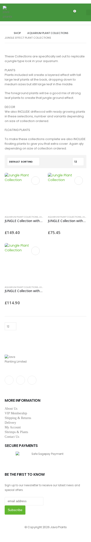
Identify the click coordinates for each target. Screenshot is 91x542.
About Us (11, 408)
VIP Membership (16, 413)
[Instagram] (32, 380)
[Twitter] (20, 380)
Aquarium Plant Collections (21, 216)
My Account (13, 427)
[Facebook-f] (9, 380)
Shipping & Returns (18, 418)
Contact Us (12, 436)
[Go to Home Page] (6, 33)
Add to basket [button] (35, 180)
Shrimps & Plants (16, 432)
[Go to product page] (24, 192)
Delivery (10, 422)
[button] (80, 12)
